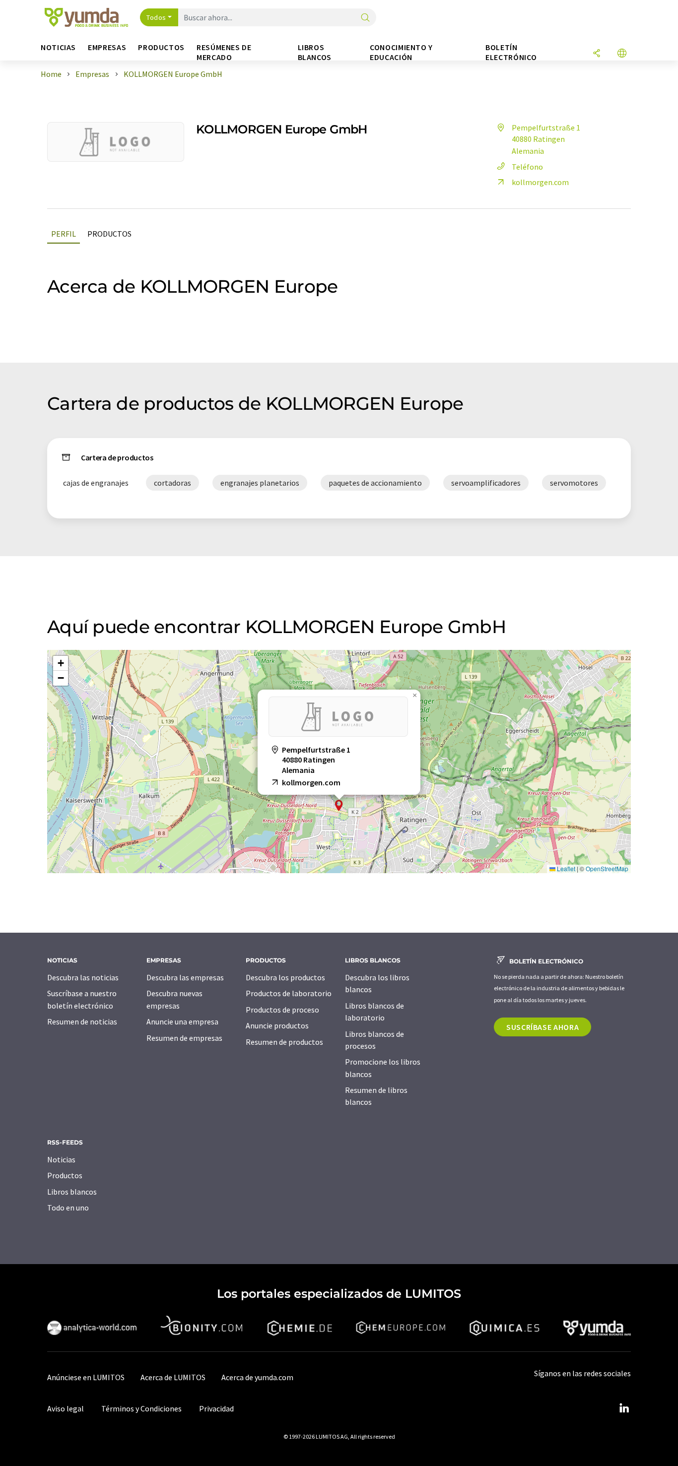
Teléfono (527, 167)
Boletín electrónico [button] (511, 52)
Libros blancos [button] (315, 52)
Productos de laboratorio (289, 993)
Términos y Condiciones (141, 1408)
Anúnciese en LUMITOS (86, 1377)
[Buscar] (365, 18)
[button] (339, 805)
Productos (109, 234)
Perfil (63, 234)
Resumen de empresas (184, 1038)
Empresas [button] (107, 47)
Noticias (61, 1159)
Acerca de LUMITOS (172, 1377)
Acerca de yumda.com (257, 1377)
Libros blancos (72, 1192)
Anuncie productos (277, 1025)
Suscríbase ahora (542, 1027)
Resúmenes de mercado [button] (224, 52)
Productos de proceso (282, 1010)
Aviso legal (65, 1408)
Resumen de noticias (82, 1021)
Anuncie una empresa (182, 1021)
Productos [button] (161, 47)
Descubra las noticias (83, 977)
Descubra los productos (285, 977)
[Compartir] (597, 54)
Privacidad (216, 1408)
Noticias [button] (58, 47)
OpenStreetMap (607, 868)
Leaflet (565, 868)
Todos (156, 17)
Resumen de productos (284, 1042)
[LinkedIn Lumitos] (624, 1408)
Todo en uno (68, 1207)
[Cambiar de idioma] (622, 54)
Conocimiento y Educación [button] (401, 52)
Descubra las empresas (185, 977)
